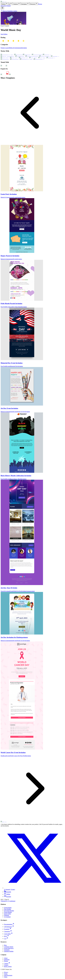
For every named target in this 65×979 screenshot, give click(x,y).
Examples (6, 929)
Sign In (3, 5)
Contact (6, 965)
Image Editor (7, 913)
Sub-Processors (8, 975)
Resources (32, 4)
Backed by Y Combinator (8, 901)
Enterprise (6, 959)
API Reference (8, 926)
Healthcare (3, 755)
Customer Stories (8, 946)
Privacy (6, 972)
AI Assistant (7, 916)
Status (5, 977)
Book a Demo (8, 966)
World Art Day (21, 411)
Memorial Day (14, 366)
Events (15, 197)
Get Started (8, 5)
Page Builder (7, 909)
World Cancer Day (15, 755)
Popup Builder (8, 912)
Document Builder (9, 910)
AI (9, 4)
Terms (5, 974)
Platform (3, 4)
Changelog (7, 931)
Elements (6, 915)
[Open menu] (2, 8)
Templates (6, 949)
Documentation (8, 924)
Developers (24, 4)
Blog (5, 945)
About (5, 958)
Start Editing (4, 34)
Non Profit (3, 307)
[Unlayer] (3, 1)
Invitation (24, 48)
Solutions (15, 4)
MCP (5, 936)
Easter (18, 197)
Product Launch (5, 48)
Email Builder (8, 907)
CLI (5, 938)
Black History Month (15, 479)
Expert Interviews (9, 948)
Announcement (30, 591)
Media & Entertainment (15, 48)
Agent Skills (7, 934)
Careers (6, 963)
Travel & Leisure (5, 591)
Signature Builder (8, 951)
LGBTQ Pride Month (16, 307)
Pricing (40, 4)
